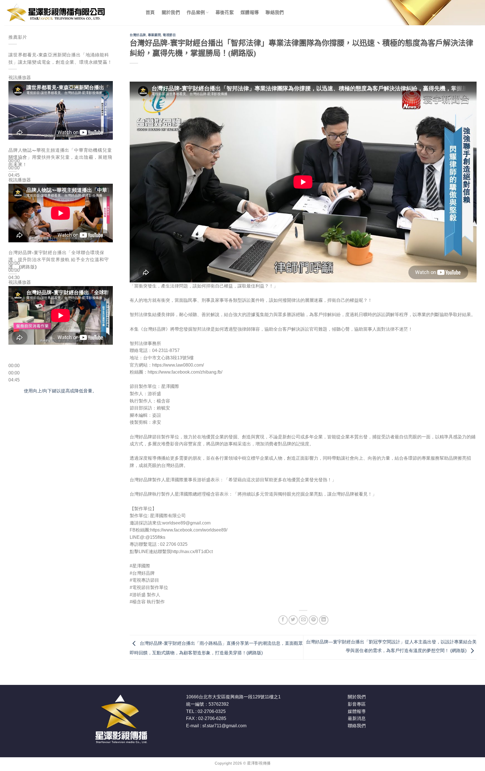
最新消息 (357, 718)
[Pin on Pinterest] (313, 620)
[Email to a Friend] (303, 620)
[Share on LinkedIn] (323, 620)
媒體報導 (250, 12)
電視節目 (169, 35)
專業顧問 (154, 35)
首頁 (150, 12)
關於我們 (171, 12)
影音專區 (357, 704)
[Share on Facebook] (283, 620)
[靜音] (13, 184)
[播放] (13, 147)
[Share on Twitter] (293, 620)
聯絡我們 (275, 12)
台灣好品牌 (138, 35)
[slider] (60, 390)
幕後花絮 (225, 12)
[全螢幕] (13, 199)
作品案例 (196, 12)
